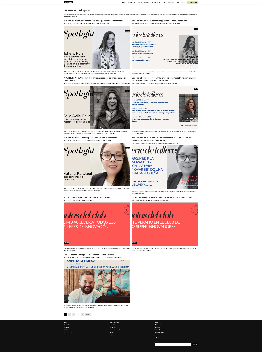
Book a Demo (171, 2)
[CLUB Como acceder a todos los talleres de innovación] (97, 224)
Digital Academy (156, 2)
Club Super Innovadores (86, 23)
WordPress (76, 333)
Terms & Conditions (114, 322)
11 (82, 314)
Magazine (157, 322)
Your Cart (183, 2)
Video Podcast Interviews (116, 257)
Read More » (113, 73)
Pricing (156, 334)
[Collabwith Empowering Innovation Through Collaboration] (68, 2)
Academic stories (86, 140)
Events (152, 200)
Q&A (108, 23)
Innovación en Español (96, 23)
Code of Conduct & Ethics (116, 329)
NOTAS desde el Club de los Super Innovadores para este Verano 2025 (162, 197)
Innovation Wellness (120, 83)
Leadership (127, 83)
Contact (111, 334)
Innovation (104, 23)
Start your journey (192, 2)
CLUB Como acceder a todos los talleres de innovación (87, 197)
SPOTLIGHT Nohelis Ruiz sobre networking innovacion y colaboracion (94, 20)
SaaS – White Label (159, 329)
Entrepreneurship (96, 83)
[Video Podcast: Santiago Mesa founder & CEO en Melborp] (97, 281)
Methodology (158, 324)
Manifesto (66, 327)
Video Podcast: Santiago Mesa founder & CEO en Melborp (89, 254)
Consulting (157, 327)
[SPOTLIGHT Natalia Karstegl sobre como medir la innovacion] (97, 164)
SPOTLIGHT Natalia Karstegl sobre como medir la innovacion (90, 137)
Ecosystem (92, 140)
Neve (65, 333)
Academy (152, 23)
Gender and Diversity (160, 332)
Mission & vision (68, 324)
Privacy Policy (113, 324)
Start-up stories (106, 257)
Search (156, 342)
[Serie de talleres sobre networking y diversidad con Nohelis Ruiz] (165, 47)
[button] (135, 2)
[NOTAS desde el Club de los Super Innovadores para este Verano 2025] (165, 224)
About (65, 322)
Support (111, 332)
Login (177, 2)
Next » (88, 314)
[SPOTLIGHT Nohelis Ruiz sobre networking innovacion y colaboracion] (97, 47)
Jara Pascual (68, 23)
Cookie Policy (113, 327)
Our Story (66, 329)
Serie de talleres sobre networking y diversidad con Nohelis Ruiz (159, 20)
